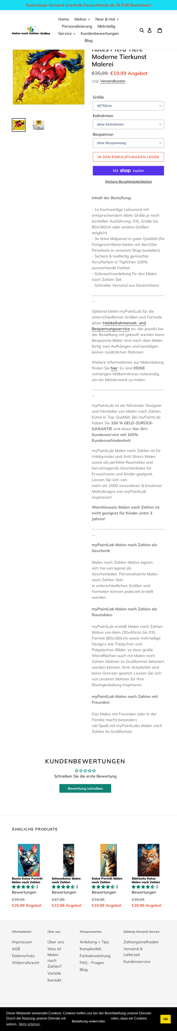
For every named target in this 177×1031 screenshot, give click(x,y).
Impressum (22, 941)
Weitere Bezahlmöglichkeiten (128, 181)
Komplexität (90, 948)
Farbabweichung (95, 955)
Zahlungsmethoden (141, 941)
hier (114, 368)
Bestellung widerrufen (88, 1021)
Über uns (55, 941)
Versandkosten (112, 81)
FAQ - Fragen (92, 962)
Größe (98, 97)
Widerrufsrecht (25, 962)
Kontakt (54, 980)
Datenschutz (23, 955)
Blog (84, 969)
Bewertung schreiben (85, 788)
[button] (24, 886)
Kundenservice (136, 961)
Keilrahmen (103, 115)
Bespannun (103, 134)
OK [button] (165, 1019)
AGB (16, 948)
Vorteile (54, 973)
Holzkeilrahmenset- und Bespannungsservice (119, 325)
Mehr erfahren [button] (29, 1024)
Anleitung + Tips (94, 941)
